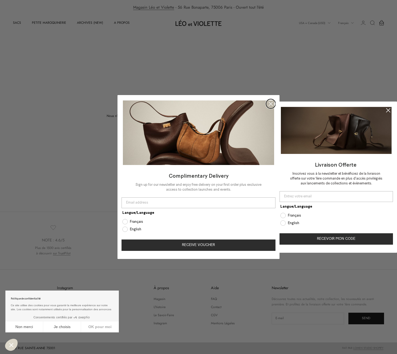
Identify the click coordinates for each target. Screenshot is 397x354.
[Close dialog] (270, 104)
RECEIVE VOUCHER (198, 245)
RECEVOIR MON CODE (336, 239)
